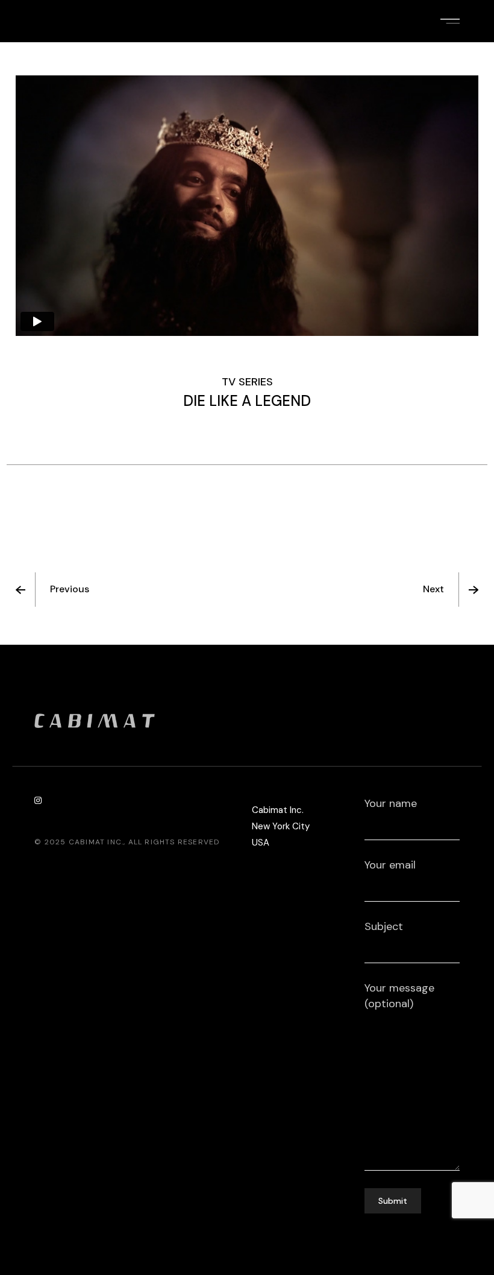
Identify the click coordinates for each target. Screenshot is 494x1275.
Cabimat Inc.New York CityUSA (281, 826)
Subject (383, 926)
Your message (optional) (399, 996)
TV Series (247, 382)
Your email (390, 865)
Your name (390, 803)
